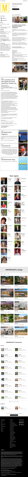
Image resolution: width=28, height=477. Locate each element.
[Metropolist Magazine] (22, 142)
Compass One (12, 427)
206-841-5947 (9, 220)
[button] (1, 1)
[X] (4, 450)
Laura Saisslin (9, 234)
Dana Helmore (9, 211)
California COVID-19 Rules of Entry (10, 453)
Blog (16, 161)
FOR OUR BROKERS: (3, 35)
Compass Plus (11, 434)
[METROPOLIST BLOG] (22, 169)
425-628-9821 (23, 252)
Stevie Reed (23, 225)
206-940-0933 (23, 244)
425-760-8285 (9, 252)
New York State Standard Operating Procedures (6, 470)
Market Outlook (12, 426)
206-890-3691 (9, 228)
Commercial (11, 440)
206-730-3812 (9, 181)
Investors (2, 425)
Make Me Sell (11, 428)
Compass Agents (11, 413)
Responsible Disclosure (7, 452)
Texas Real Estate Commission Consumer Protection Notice (7, 468)
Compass (7, 413)
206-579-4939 (23, 181)
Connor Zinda (9, 258)
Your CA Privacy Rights (20, 453)
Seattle (17, 413)
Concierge (11, 421)
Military (11, 442)
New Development (12, 439)
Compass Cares (12, 435)
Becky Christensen (23, 195)
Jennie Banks (10, 186)
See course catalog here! (9, 154)
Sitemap (11, 447)
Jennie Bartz (23, 186)
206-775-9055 (9, 244)
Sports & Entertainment (13, 441)
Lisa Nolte (10, 225)
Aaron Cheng (9, 195)
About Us (2, 421)
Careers (2, 427)
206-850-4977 (23, 236)
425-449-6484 (9, 236)
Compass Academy (12, 433)
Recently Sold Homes (12, 446)
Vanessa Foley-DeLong (22, 203)
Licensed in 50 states (3, 475)
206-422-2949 (9, 189)
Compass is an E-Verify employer (14, 452)
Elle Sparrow (10, 241)
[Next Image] (12, 280)
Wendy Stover (22, 242)
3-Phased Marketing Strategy (13, 425)
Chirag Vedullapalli (23, 250)
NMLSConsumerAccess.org (13, 474)
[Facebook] (3, 450)
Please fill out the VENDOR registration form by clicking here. (9, 123)
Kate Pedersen (9, 218)
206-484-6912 (23, 228)
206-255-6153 (23, 220)
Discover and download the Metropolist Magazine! (7, 140)
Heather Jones (22, 211)
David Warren (9, 250)
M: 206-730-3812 (14, 7)
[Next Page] (19, 401)
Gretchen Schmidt (23, 234)
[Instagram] (1, 450)
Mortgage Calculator (12, 432)
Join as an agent (3, 426)
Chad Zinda (23, 178)
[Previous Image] (1, 280)
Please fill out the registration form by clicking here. (7, 121)
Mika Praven (23, 218)
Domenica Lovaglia (10, 179)
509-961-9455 (23, 189)
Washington (14, 413)
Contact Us (2, 428)
